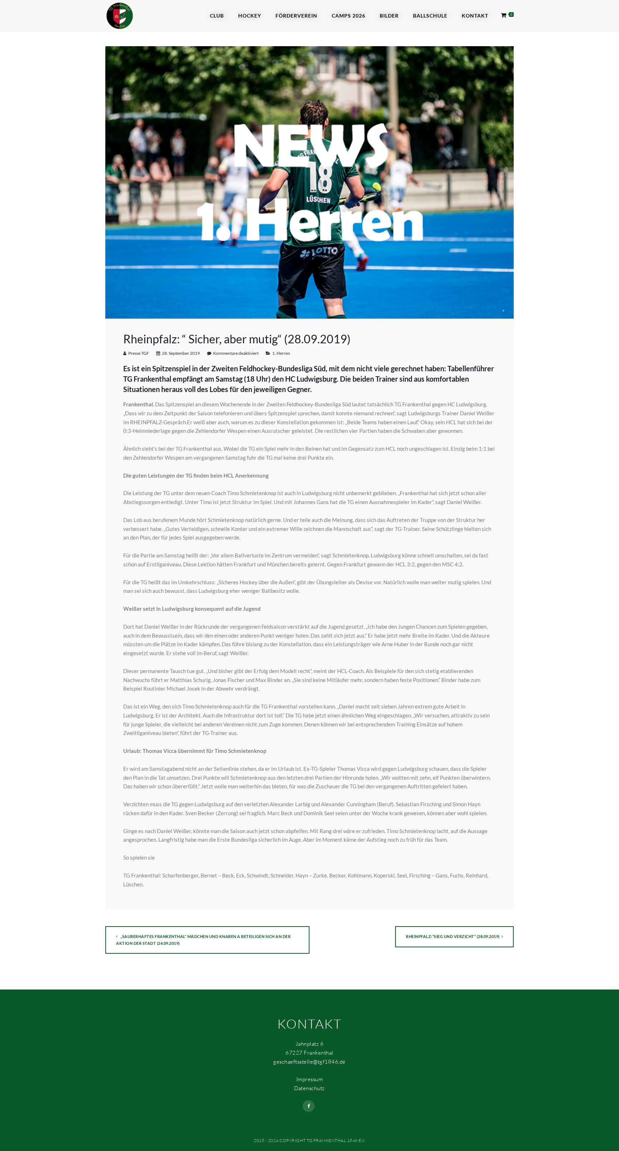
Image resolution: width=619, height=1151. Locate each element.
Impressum (309, 1079)
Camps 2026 (348, 16)
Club (217, 16)
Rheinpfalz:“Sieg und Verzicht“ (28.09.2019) (453, 936)
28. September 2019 (181, 353)
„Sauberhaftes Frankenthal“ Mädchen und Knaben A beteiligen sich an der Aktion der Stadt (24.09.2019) (203, 939)
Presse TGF (138, 353)
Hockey (249, 16)
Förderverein (296, 16)
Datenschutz (309, 1088)
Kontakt (475, 16)
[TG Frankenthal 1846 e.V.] (119, 15)
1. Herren (281, 353)
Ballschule (430, 16)
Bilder (389, 16)
